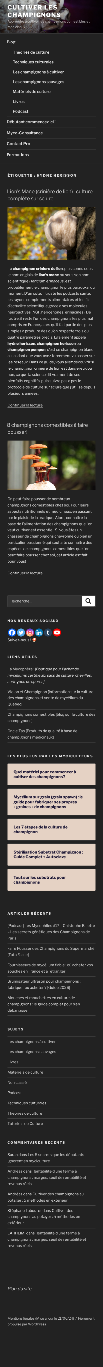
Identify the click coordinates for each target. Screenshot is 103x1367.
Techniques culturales (33, 62)
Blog (11, 42)
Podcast (20, 111)
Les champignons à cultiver (38, 72)
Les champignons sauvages (38, 81)
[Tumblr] (48, 632)
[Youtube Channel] (57, 632)
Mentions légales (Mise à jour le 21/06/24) (41, 1318)
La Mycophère (20, 669)
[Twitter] (21, 632)
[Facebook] (12, 632)
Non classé (17, 1082)
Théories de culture (31, 52)
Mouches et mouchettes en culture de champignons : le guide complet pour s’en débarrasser (44, 1004)
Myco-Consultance (25, 133)
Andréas (15, 1171)
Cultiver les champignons (34, 11)
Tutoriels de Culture (25, 1123)
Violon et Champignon (27, 692)
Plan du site (20, 1288)
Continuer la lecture (25, 405)
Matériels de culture (31, 91)
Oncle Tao (16, 731)
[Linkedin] (39, 632)
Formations (18, 154)
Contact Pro (18, 143)
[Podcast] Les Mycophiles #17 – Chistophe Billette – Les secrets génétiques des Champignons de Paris (51, 931)
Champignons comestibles (31, 714)
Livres (18, 101)
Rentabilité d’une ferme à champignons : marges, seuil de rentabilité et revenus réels (47, 1177)
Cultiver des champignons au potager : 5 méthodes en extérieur (44, 1216)
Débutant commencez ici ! (31, 122)
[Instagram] (30, 632)
